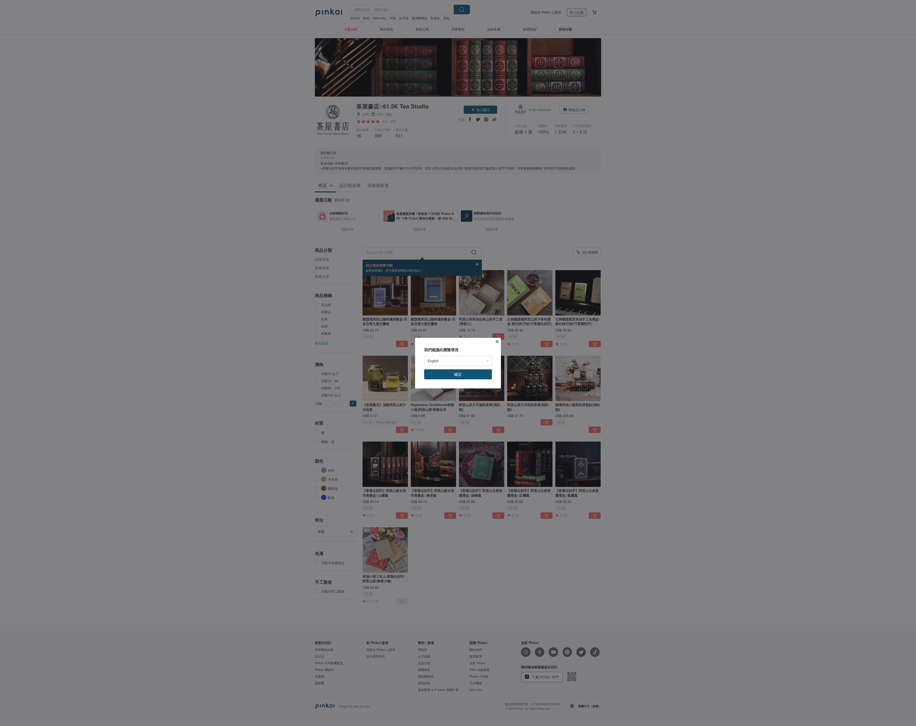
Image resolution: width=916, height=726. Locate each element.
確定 (458, 374)
